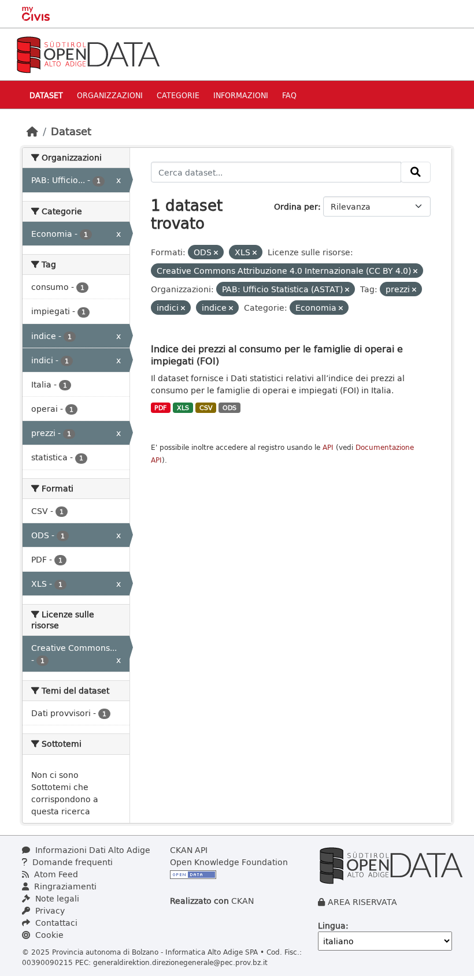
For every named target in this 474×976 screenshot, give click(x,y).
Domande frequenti (71, 862)
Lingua (332, 925)
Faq (289, 95)
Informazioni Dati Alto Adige (91, 850)
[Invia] (416, 172)
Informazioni (240, 95)
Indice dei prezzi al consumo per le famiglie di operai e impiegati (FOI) (277, 354)
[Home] (32, 131)
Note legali (56, 898)
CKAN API (189, 850)
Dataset (46, 95)
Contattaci (55, 923)
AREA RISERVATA (362, 902)
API (328, 447)
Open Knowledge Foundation (229, 862)
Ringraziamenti (64, 886)
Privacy (49, 910)
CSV (206, 407)
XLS (183, 407)
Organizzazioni (110, 95)
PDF (160, 407)
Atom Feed (55, 874)
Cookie (48, 935)
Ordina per (296, 206)
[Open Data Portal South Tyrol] (88, 53)
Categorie (178, 95)
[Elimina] (216, 253)
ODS (229, 407)
